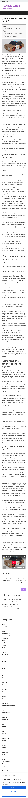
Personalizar (14, 791)
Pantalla (4, 729)
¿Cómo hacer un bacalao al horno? (10, 604)
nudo (3, 724)
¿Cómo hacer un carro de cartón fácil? (11, 28)
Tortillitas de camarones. (8, 770)
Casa (3, 640)
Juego (3, 710)
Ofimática (4, 726)
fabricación (5, 689)
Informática (5, 703)
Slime (3, 756)
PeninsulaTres (11, 6)
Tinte (3, 766)
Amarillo (4, 624)
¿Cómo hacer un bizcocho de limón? (10, 608)
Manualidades (5, 715)
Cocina (4, 652)
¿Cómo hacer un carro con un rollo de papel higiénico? (12, 34)
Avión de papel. (5, 628)
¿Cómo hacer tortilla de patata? (9, 601)
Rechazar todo (14, 795)
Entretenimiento (6, 684)
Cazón (3, 642)
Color (3, 663)
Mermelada (5, 717)
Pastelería (4, 733)
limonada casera (6, 712)
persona (4, 740)
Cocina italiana (5, 654)
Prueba (4, 745)
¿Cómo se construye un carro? (10, 36)
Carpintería (5, 638)
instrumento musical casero (8, 705)
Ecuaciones (5, 680)
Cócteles (4, 659)
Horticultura (5, 701)
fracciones (4, 694)
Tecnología (4, 763)
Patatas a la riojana (6, 736)
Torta (3, 768)
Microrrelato (5, 719)
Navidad (4, 722)
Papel (3, 731)
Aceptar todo (14, 787)
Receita (4, 747)
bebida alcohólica (6, 633)
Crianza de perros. (6, 673)
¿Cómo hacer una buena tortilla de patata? (12, 599)
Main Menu (7, 13)
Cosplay (4, 670)
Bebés (3, 631)
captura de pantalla (6, 635)
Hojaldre (4, 698)
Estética (4, 687)
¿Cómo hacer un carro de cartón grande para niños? (13, 30)
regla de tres (5, 752)
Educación (4, 682)
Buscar (3, 587)
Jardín (3, 708)
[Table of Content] (24, 26)
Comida (4, 666)
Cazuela (4, 645)
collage (4, 661)
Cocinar (4, 656)
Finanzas (4, 691)
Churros (4, 647)
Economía (4, 677)
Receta (4, 749)
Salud (3, 754)
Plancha (4, 742)
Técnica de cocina (6, 761)
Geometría (4, 696)
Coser (3, 668)
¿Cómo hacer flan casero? (8, 606)
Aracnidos (4, 626)
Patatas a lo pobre (6, 738)
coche (3, 649)
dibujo (3, 675)
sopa (3, 759)
